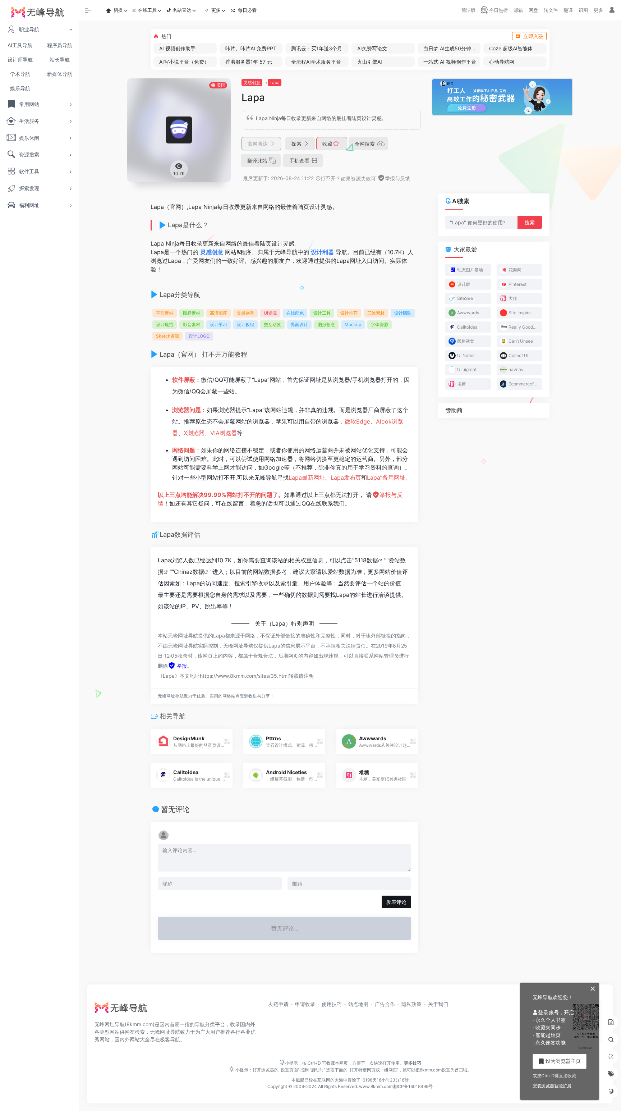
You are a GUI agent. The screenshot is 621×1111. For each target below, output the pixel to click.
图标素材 (191, 313)
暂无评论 (175, 809)
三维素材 (376, 313)
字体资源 (379, 324)
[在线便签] (611, 1022)
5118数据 (366, 560)
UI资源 (270, 313)
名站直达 (181, 10)
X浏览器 (194, 432)
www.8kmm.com (375, 1086)
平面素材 (164, 313)
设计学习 (218, 324)
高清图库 (218, 313)
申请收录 (305, 1004)
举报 (181, 666)
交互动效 (272, 324)
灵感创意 (252, 82)
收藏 (328, 144)
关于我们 (438, 1004)
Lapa (275, 82)
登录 (543, 1012)
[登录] (612, 10)
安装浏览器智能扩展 (552, 1085)
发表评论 (396, 902)
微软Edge (357, 421)
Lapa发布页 (346, 477)
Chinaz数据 (189, 571)
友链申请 (278, 1004)
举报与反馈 (397, 178)
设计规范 (164, 324)
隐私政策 (411, 1004)
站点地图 (358, 1004)
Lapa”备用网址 (386, 477)
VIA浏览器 (223, 432)
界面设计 (299, 324)
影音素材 (191, 324)
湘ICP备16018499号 (412, 1086)
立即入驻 (533, 36)
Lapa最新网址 (307, 477)
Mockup (353, 324)
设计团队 (402, 313)
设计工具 (322, 313)
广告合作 (385, 1004)
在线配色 (295, 313)
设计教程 (245, 324)
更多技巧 (412, 1063)
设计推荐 (349, 313)
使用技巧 (332, 1004)
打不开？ (331, 178)
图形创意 (326, 324)
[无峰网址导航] (123, 1010)
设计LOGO (199, 336)
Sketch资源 (167, 336)
